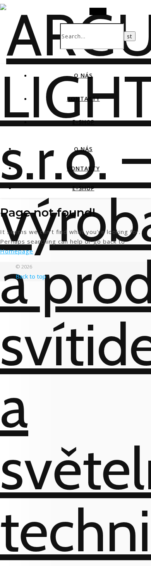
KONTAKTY (83, 98)
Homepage (16, 251)
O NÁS (83, 75)
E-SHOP (83, 122)
